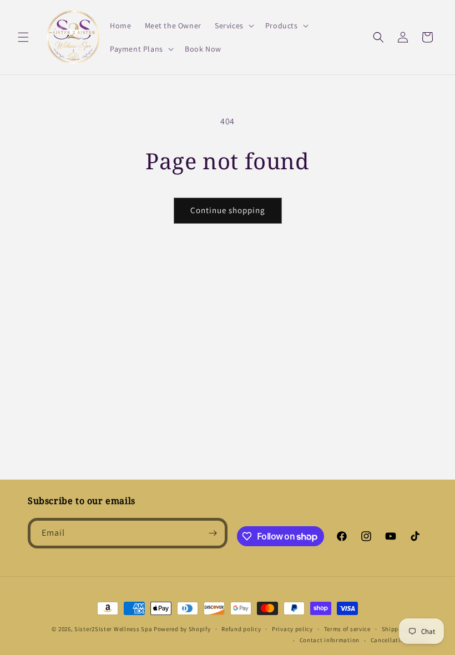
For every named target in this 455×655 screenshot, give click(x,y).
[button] (23, 37)
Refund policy (241, 629)
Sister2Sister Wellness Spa (113, 629)
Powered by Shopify (182, 629)
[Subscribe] (212, 533)
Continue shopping (227, 210)
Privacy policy (292, 629)
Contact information (330, 640)
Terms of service (347, 629)
